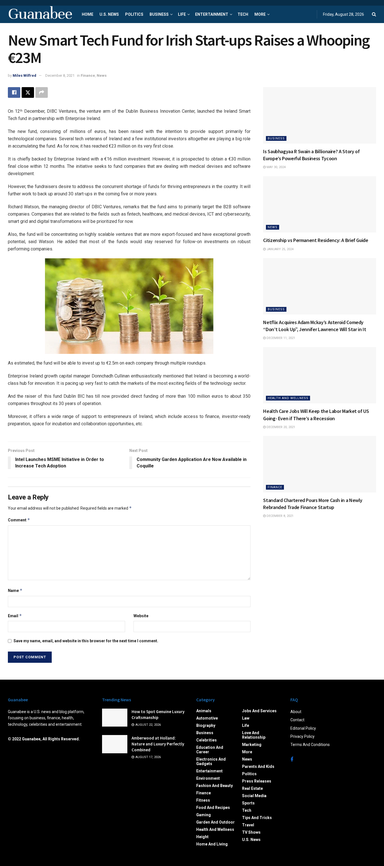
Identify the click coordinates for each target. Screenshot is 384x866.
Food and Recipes (213, 807)
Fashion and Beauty (214, 785)
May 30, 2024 (276, 167)
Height (202, 837)
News (102, 75)
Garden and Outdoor (215, 822)
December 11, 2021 (280, 338)
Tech (243, 14)
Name (15, 590)
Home (87, 14)
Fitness (203, 800)
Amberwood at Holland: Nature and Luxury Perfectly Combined (158, 743)
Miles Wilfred (24, 75)
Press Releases (256, 781)
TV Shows (251, 832)
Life (182, 14)
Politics (134, 14)
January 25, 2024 (279, 249)
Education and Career (209, 749)
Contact (297, 720)
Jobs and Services (259, 711)
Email (15, 615)
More (260, 14)
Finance (88, 75)
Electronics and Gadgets (211, 761)
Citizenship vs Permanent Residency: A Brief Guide (315, 240)
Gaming (203, 815)
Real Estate (252, 788)
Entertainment (211, 14)
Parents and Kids (258, 766)
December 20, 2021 (280, 427)
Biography (205, 725)
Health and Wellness (288, 398)
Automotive (207, 718)
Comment (19, 520)
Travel (248, 825)
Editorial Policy (303, 728)
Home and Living (212, 844)
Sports (248, 803)
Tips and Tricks (257, 817)
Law (245, 718)
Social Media (254, 795)
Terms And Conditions (310, 744)
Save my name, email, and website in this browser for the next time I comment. (85, 641)
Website (141, 616)
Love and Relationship (253, 735)
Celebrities (206, 740)
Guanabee (40, 14)
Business (159, 14)
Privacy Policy (302, 736)
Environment (208, 778)
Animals (203, 711)
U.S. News (109, 14)
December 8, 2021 (59, 75)
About (295, 711)
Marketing (251, 744)
